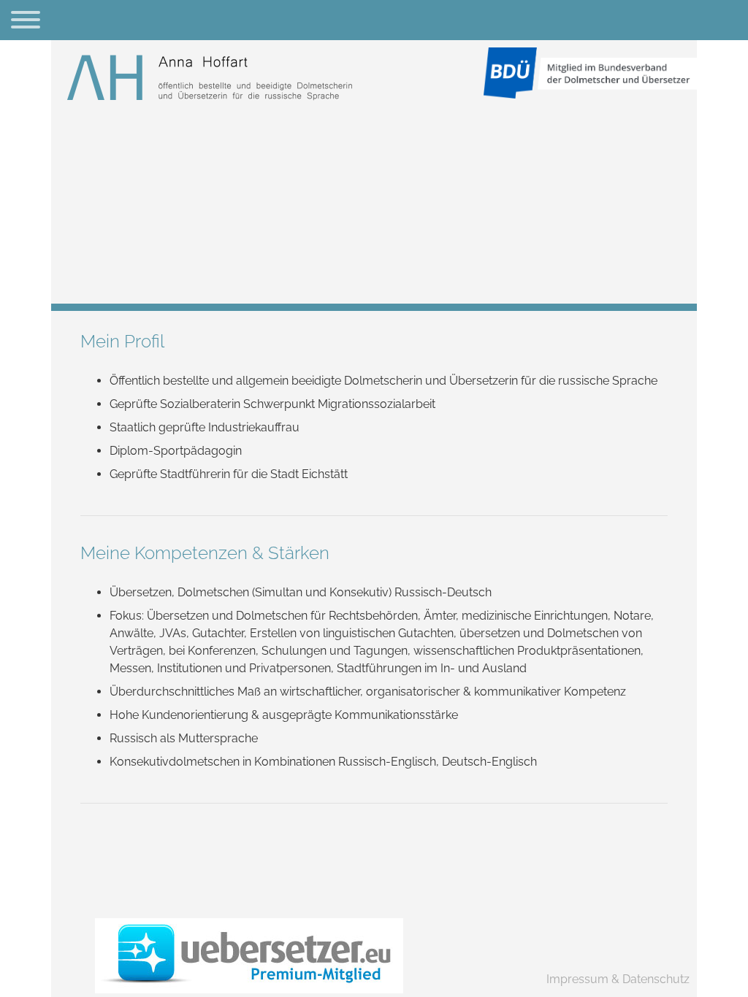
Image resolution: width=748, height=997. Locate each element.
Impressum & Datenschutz (618, 979)
